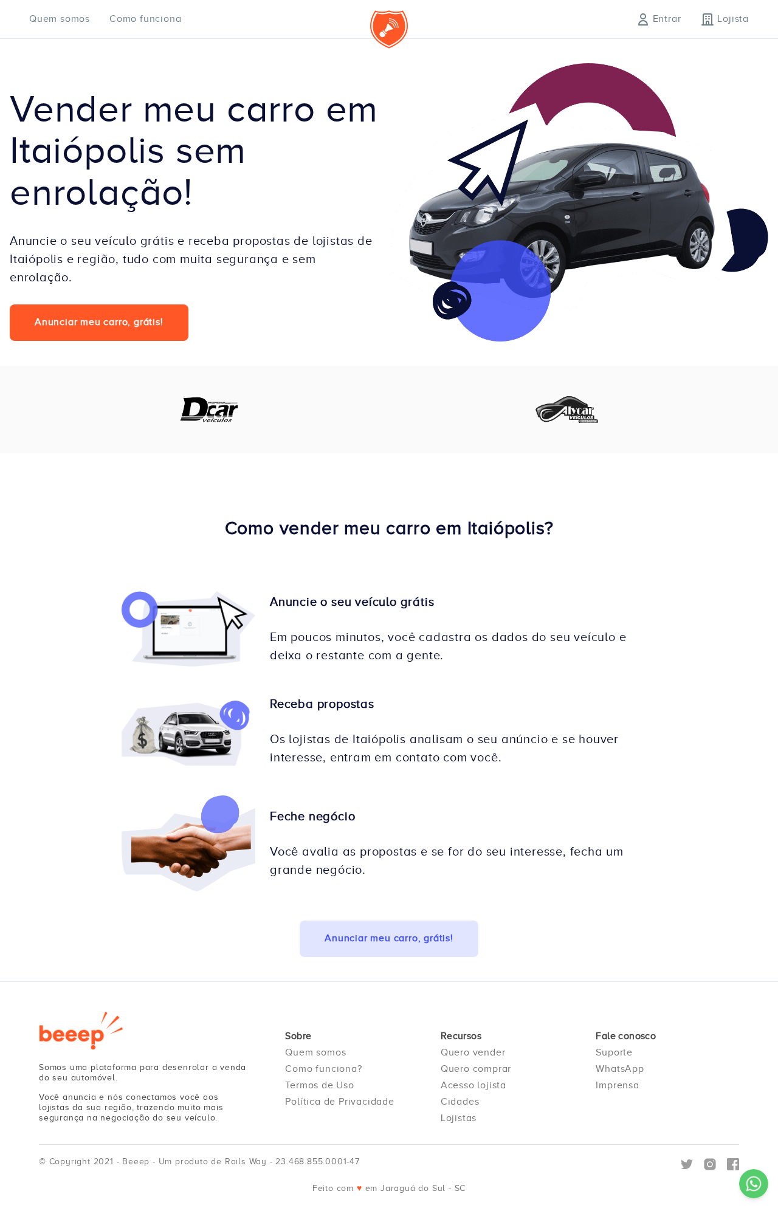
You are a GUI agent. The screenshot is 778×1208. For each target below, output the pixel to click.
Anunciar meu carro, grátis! (99, 322)
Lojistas (459, 1118)
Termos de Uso (319, 1085)
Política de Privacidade (339, 1101)
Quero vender (473, 1052)
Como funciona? (323, 1068)
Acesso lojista (473, 1085)
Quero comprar (476, 1068)
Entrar (667, 18)
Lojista (733, 18)
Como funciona (145, 18)
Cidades (460, 1101)
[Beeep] (81, 1030)
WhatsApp (620, 1068)
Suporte (614, 1052)
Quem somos (59, 18)
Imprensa (617, 1085)
